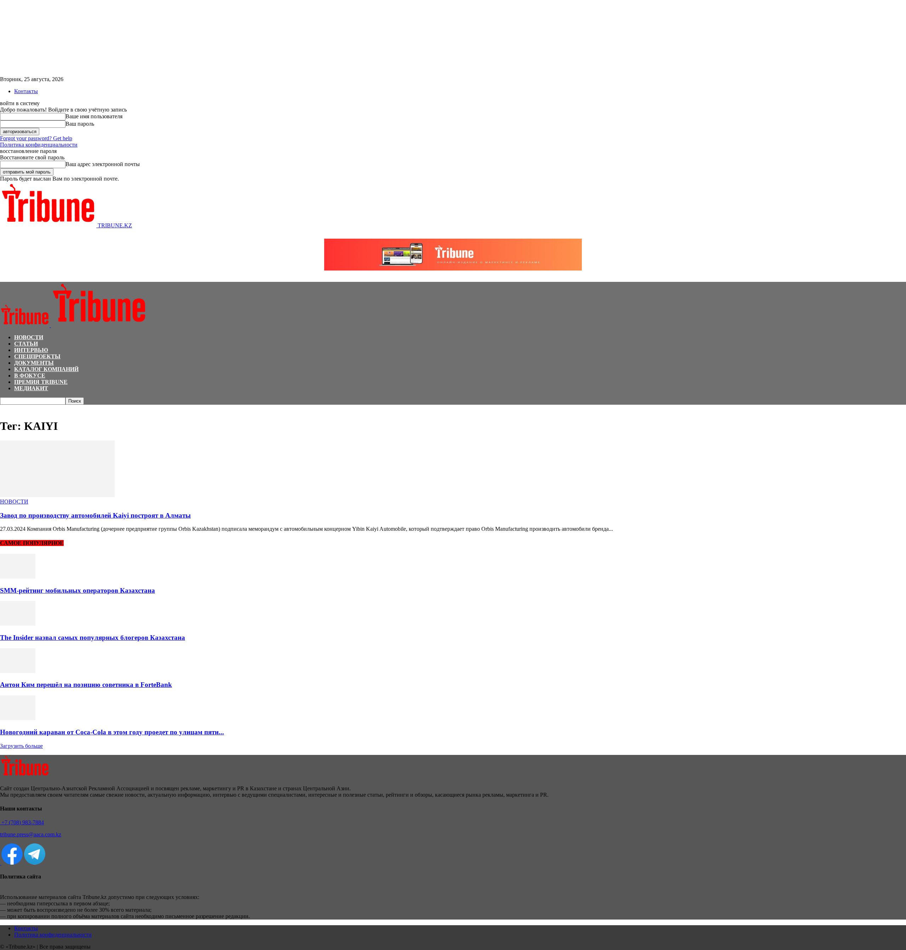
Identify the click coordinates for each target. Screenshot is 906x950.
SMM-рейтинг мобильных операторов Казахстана (77, 590)
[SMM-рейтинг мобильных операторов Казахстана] (17, 577)
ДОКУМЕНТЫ (34, 363)
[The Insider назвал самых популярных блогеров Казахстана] (17, 624)
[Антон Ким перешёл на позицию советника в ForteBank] (17, 671)
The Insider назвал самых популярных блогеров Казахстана (92, 637)
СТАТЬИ (26, 344)
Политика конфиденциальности (39, 145)
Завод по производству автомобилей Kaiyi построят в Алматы (95, 515)
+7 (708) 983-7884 (22, 822)
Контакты (26, 91)
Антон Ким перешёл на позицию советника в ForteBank (86, 684)
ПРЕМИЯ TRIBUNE (41, 382)
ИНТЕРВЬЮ (31, 350)
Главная (8, 408)
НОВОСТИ (28, 337)
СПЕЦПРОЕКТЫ (37, 356)
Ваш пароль (79, 124)
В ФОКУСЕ (29, 375)
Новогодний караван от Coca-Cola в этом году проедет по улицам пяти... (112, 732)
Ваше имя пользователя (93, 116)
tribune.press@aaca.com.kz (30, 834)
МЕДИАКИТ (31, 388)
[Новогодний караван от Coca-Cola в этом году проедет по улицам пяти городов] (17, 718)
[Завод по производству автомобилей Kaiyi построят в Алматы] (57, 495)
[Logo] (25, 325)
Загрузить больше (21, 746)
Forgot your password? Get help (36, 138)
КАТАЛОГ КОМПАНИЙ (46, 369)
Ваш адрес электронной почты (102, 164)
